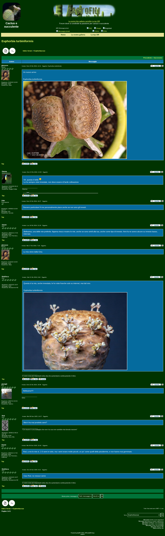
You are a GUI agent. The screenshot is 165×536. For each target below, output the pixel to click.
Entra (105, 31)
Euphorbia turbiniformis (17, 41)
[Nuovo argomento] (6, 51)
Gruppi (98, 28)
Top (2, 164)
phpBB (78, 533)
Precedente (147, 58)
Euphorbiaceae (39, 51)
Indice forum (27, 51)
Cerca (96, 31)
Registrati (108, 28)
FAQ (90, 28)
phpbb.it (82, 534)
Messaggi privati (64, 31)
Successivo (158, 58)
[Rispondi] (12, 51)
